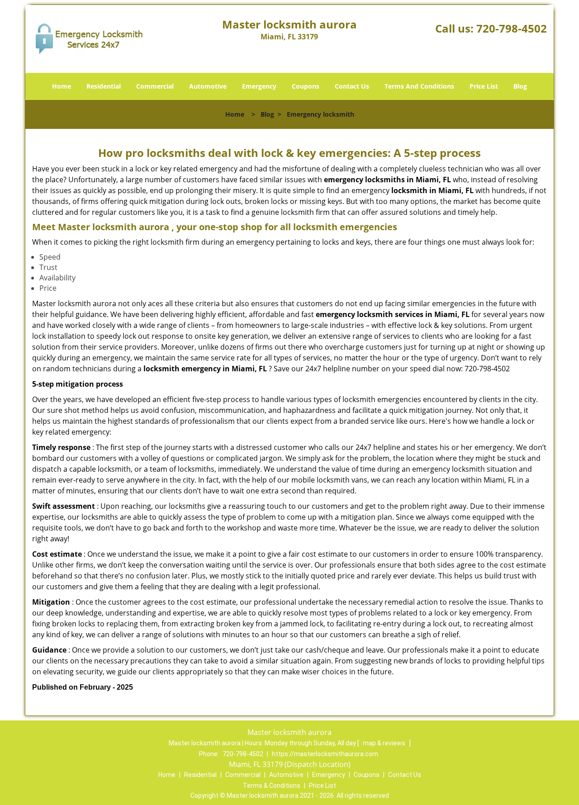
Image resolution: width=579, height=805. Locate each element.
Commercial (155, 86)
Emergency (259, 86)
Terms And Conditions (419, 86)
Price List (484, 86)
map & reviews (385, 743)
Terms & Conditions (271, 785)
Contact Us (352, 86)
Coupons (305, 86)
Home (61, 86)
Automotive (208, 86)
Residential (103, 86)
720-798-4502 (511, 28)
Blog (520, 86)
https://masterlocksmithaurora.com (325, 754)
